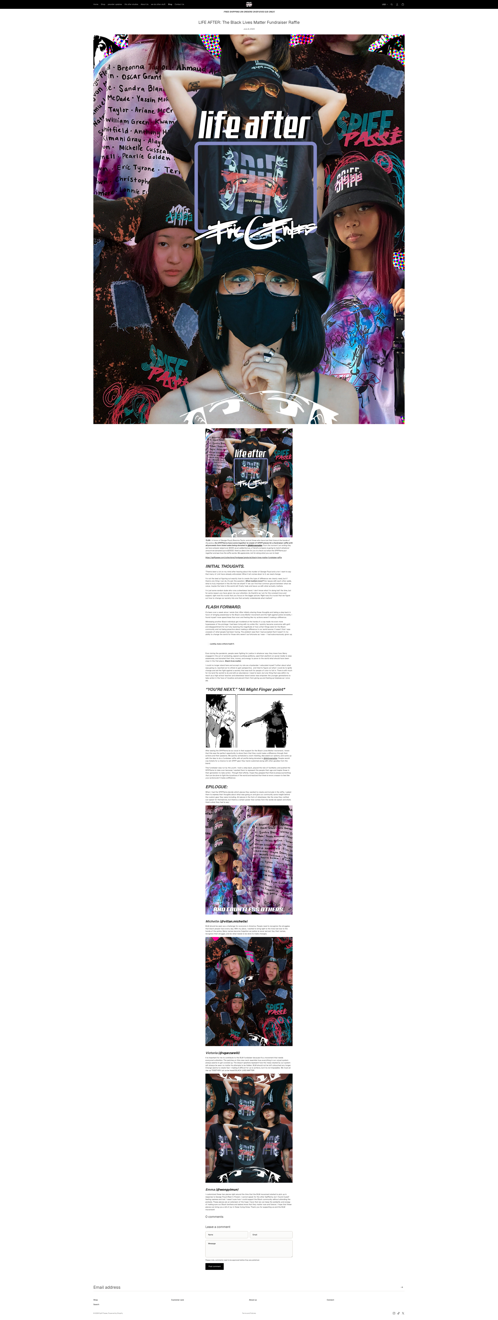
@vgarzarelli (229, 1053)
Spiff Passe (103, 1313)
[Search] (392, 4)
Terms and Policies (249, 1313)
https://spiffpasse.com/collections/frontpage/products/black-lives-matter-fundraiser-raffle (243, 557)
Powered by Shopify (115, 1313)
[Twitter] (403, 1313)
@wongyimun (227, 1190)
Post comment (215, 1266)
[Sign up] (402, 1287)
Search (96, 1304)
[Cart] (403, 4)
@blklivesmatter (270, 758)
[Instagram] (394, 1313)
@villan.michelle (234, 921)
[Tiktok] (398, 1313)
